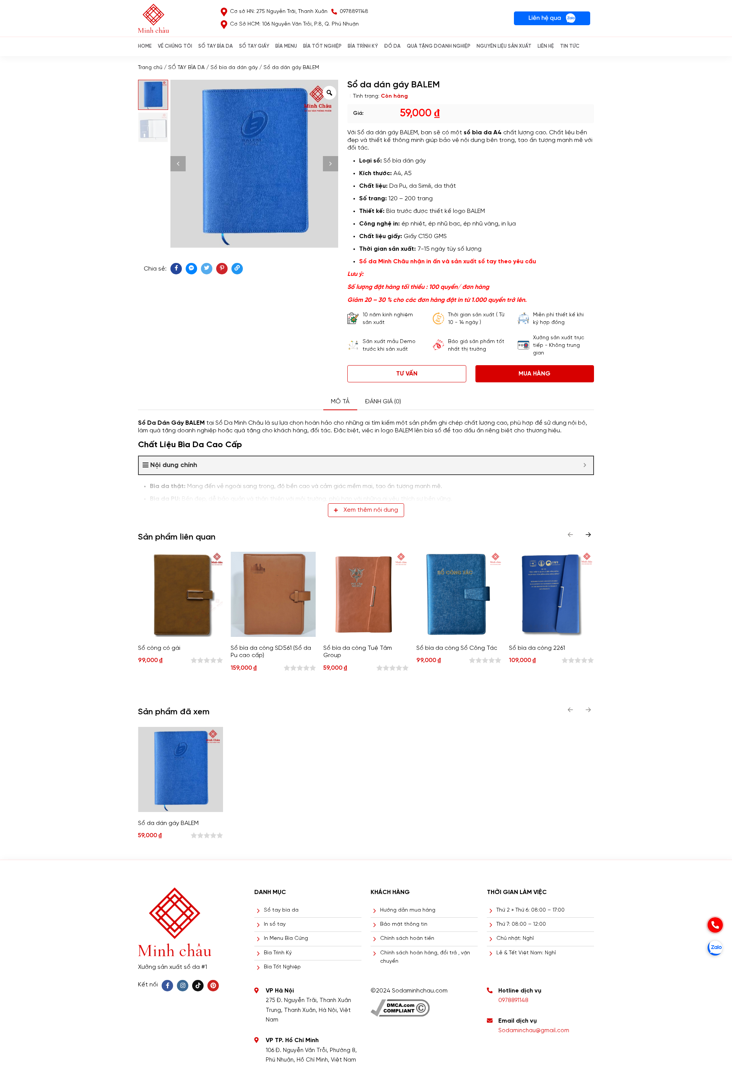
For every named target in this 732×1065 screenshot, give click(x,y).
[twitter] (206, 268)
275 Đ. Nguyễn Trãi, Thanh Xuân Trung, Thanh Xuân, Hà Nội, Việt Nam (308, 1010)
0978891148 (513, 1000)
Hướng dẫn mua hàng (407, 910)
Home (145, 46)
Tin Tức (570, 46)
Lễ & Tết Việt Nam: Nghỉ (526, 953)
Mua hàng (534, 374)
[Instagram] (182, 985)
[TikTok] (198, 985)
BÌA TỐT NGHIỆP (322, 46)
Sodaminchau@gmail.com (533, 1031)
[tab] (340, 402)
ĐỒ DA (392, 46)
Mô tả (340, 401)
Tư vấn (406, 374)
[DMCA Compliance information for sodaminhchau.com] (400, 1005)
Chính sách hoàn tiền (407, 938)
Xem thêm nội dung (371, 510)
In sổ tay (275, 924)
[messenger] (191, 268)
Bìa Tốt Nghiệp (282, 967)
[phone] (715, 925)
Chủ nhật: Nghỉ (515, 938)
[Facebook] (167, 985)
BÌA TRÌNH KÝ (363, 46)
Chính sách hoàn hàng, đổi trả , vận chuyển (425, 957)
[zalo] (715, 947)
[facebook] (176, 268)
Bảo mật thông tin (403, 924)
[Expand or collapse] (584, 465)
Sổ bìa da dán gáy (234, 68)
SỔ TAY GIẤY (254, 46)
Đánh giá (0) (383, 401)
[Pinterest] (213, 985)
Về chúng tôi (175, 46)
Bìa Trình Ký (278, 953)
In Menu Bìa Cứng (286, 938)
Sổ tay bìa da (281, 910)
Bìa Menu (286, 46)
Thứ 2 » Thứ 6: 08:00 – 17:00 (530, 910)
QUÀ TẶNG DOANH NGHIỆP (438, 46)
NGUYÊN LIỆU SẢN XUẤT (504, 46)
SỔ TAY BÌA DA (215, 46)
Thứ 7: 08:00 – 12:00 (521, 924)
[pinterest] (222, 268)
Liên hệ (546, 46)
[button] (588, 534)
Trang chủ (150, 68)
